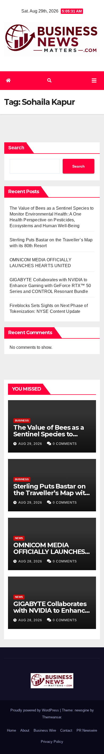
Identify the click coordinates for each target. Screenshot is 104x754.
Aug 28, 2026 (30, 561)
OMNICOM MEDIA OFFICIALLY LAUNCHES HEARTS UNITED (49, 551)
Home (11, 730)
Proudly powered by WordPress (35, 710)
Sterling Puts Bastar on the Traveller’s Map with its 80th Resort (51, 492)
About (24, 730)
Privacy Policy (52, 742)
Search (16, 147)
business (22, 420)
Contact (66, 730)
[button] (49, 80)
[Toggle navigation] (94, 81)
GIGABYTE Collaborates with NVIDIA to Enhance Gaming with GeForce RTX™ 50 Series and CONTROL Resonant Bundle (50, 285)
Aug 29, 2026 (30, 444)
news (19, 538)
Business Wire (45, 730)
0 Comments (65, 444)
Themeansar (51, 717)
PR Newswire (87, 730)
